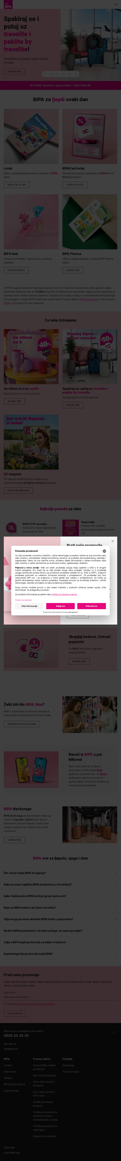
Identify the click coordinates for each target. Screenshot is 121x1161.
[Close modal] (112, 541)
